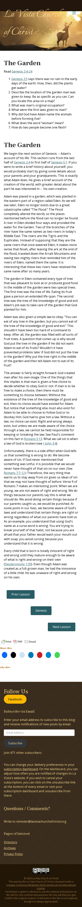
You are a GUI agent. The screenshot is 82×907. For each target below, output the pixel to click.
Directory (10, 842)
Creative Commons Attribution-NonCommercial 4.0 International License (41, 886)
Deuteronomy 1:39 (18, 564)
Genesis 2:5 (19, 79)
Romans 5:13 (33, 439)
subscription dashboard (21, 769)
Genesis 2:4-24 (22, 71)
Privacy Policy (13, 854)
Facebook (15, 699)
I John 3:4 (49, 443)
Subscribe (15, 743)
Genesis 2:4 (22, 162)
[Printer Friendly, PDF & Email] (18, 642)
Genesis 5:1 (59, 162)
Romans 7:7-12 (14, 473)
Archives (10, 848)
